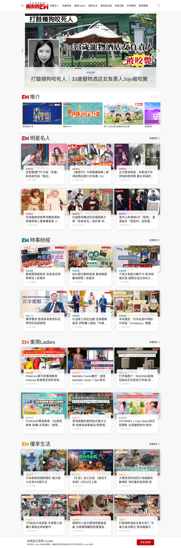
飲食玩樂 (29, 373)
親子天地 (76, 475)
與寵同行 (29, 475)
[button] (158, 50)
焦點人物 (29, 316)
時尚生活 (122, 373)
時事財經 (66, 6)
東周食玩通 (106, 6)
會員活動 (119, 6)
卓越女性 (76, 373)
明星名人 (54, 6)
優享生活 (92, 6)
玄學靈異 (131, 6)
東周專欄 (143, 6)
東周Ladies (79, 6)
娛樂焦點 (29, 169)
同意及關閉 (145, 542)
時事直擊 (29, 271)
